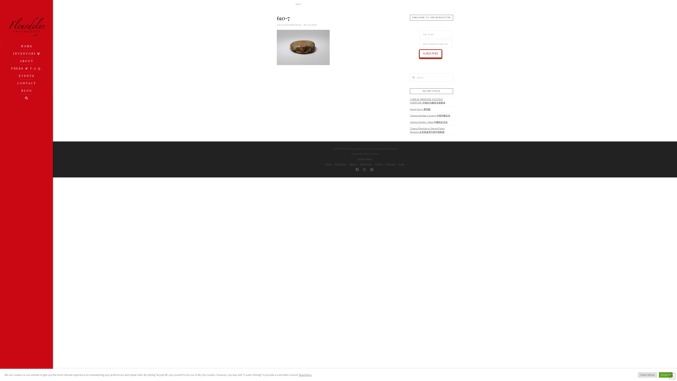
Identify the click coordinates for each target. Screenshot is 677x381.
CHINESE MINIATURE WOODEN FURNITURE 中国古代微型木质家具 (427, 101)
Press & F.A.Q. (366, 164)
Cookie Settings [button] (647, 374)
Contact (390, 164)
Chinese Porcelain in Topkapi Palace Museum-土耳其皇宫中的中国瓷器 (427, 130)
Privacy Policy (365, 159)
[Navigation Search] (26, 98)
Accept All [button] (665, 374)
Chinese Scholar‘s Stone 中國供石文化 (429, 122)
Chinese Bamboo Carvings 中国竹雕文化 (430, 115)
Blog (401, 164)
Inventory (340, 164)
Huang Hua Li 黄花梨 (420, 109)
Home (328, 164)
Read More (305, 374)
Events (379, 164)
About (353, 164)
